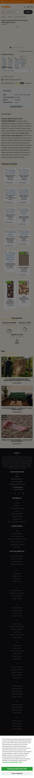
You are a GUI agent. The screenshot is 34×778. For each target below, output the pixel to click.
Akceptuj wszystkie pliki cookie (17, 769)
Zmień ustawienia (17, 773)
